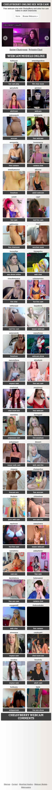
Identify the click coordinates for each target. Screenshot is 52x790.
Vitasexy (14, 469)
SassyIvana (38, 523)
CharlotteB (14, 387)
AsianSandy (14, 333)
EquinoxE (14, 523)
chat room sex (14, 410)
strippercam (14, 710)
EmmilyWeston (14, 169)
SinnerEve (14, 632)
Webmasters (26, 787)
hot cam (14, 220)
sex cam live (38, 519)
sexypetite (14, 142)
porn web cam (14, 519)
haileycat (14, 60)
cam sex (14, 574)
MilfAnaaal (14, 305)
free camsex (14, 165)
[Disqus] (26, 752)
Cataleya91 (38, 632)
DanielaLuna (14, 578)
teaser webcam (38, 329)
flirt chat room (38, 84)
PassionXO (38, 387)
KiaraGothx (38, 251)
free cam (38, 574)
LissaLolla (38, 659)
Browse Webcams (30, 16)
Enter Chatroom (19, 49)
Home (18, 16)
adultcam (14, 111)
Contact (15, 784)
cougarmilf (14, 605)
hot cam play (14, 84)
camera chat (38, 165)
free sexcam (38, 492)
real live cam (38, 220)
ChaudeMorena (14, 278)
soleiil (13, 197)
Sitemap (7, 784)
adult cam (38, 683)
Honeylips (14, 251)
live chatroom (14, 247)
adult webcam (38, 192)
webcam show (38, 356)
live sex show (38, 710)
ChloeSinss (38, 496)
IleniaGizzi (38, 414)
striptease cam (14, 438)
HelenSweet (38, 578)
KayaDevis (38, 305)
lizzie (38, 687)
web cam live (38, 465)
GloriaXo (38, 88)
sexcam (14, 138)
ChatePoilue (38, 469)
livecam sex (14, 492)
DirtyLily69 (38, 360)
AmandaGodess (38, 60)
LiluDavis (13, 496)
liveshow (14, 192)
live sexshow (38, 438)
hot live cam (38, 301)
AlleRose (38, 169)
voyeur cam (14, 383)
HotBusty (14, 687)
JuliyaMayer (14, 442)
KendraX (14, 659)
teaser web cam (13, 465)
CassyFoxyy (38, 333)
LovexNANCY (38, 142)
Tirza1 (38, 224)
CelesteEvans (38, 278)
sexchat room (38, 247)
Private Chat (35, 49)
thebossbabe (38, 605)
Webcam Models (40, 784)
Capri (38, 197)
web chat (38, 274)
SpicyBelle (14, 88)
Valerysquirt (14, 115)
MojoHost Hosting (26, 784)
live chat (13, 301)
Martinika (14, 414)
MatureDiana (14, 360)
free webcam (38, 138)
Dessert (38, 442)
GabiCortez (14, 224)
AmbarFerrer (38, 551)
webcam (38, 111)
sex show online (14, 274)
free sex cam (38, 383)
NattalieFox (14, 551)
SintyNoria (38, 115)
